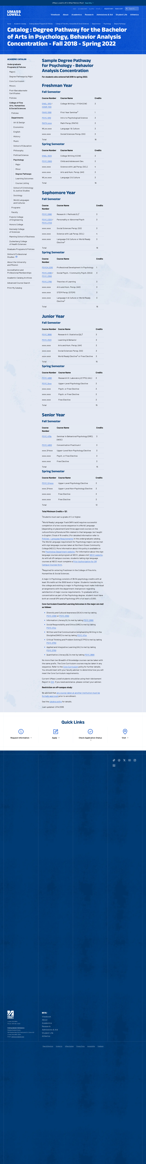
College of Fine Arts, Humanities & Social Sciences (72, 24)
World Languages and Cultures (21, 201)
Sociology (17, 195)
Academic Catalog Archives (19, 277)
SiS (52, 682)
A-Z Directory (82, 9)
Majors (12, 71)
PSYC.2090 (47, 273)
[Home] (14, 13)
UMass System (69, 1046)
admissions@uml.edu (17, 1036)
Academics (77, 14)
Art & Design (19, 122)
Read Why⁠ (88, 3)
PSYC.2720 (47, 223)
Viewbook (55, 14)
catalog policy (56, 701)
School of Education (22, 146)
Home (9, 24)
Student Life (121, 14)
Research (89, 14)
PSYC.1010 (46, 118)
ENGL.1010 (46, 103)
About (65, 14)
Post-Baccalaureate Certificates (18, 91)
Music (16, 141)
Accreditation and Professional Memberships (19, 271)
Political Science (21, 155)
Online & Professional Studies (17, 255)
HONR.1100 (46, 107)
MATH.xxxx (47, 123)
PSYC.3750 (51, 643)
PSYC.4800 (47, 445)
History (16, 136)
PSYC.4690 (47, 378)
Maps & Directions (48, 1046)
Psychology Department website (60, 551)
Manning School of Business (22, 236)
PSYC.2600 (47, 161)
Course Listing (22, 183)
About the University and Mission (16, 263)
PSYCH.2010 (47, 267)
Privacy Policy (80, 1046)
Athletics (134, 14)
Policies (13, 98)
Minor (18, 169)
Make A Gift (119, 9)
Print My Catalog (14, 288)
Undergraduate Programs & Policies (41, 24)
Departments (96, 24)
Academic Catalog (20, 24)
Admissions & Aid (105, 14)
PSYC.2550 (47, 276)
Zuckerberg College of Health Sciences (18, 242)
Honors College (16, 224)
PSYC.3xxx (47, 383)
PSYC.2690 (47, 214)
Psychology (107, 24)
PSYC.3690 (47, 334)
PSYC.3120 (46, 340)
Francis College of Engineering (16, 218)
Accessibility (91, 1046)
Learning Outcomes (24, 178)
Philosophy (18, 150)
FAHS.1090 (46, 112)
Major (18, 164)
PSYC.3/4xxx (47, 483)
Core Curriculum (16, 81)
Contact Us (59, 1046)
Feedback (100, 1046)
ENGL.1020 (47, 156)
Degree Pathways (120, 24)
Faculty (14, 212)
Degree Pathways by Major (21, 76)
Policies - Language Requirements (57, 538)
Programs (15, 207)
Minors (12, 86)
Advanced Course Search (18, 283)
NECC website (96, 555)
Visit (74, 9)
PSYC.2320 (47, 219)
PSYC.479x (47, 436)
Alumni (91, 9)
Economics (18, 127)
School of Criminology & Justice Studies (23, 189)
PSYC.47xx (51, 628)
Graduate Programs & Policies (20, 249)
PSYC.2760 (47, 281)
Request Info (108, 9)
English (16, 131)
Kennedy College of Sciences (16, 230)
